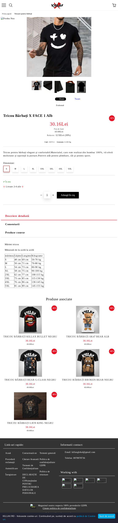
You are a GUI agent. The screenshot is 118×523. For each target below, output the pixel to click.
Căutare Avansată (30, 459)
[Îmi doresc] (110, 180)
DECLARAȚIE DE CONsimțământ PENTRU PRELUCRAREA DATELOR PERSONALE (30, 483)
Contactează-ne (29, 453)
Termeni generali (48, 453)
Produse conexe (15, 232)
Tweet (77, 99)
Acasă (8, 453)
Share (61, 99)
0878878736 (79, 458)
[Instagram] (71, 464)
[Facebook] (64, 464)
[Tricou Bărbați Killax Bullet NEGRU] (30, 320)
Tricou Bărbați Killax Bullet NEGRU (30, 336)
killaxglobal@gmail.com (83, 452)
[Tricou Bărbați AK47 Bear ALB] (87, 320)
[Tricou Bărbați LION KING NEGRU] (30, 406)
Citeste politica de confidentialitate (59, 508)
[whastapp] (78, 464)
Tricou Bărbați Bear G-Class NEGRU (30, 379)
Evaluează (60, 105)
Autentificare (11, 468)
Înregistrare (10, 474)
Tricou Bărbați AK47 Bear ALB (87, 336)
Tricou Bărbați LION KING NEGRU (30, 423)
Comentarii (12, 224)
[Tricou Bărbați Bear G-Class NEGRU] (30, 363)
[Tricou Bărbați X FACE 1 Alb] (59, 76)
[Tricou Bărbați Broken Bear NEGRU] (87, 363)
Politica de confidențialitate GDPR (47, 462)
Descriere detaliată (17, 215)
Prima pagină (6, 14)
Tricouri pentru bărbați (23, 14)
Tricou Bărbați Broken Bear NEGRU (88, 379)
